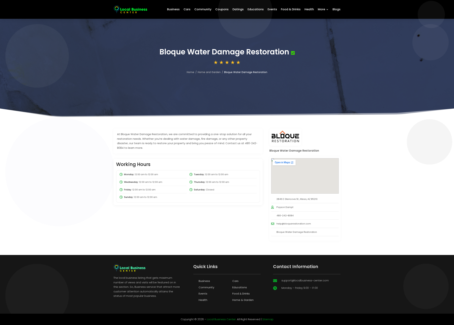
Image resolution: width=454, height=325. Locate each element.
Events (272, 9)
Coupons (222, 9)
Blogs (336, 9)
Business (173, 9)
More (321, 9)
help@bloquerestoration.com (293, 223)
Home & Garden (243, 300)
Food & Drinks (291, 9)
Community (202, 9)
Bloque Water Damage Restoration (296, 232)
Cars (187, 9)
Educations (256, 9)
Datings (238, 9)
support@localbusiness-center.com (305, 280)
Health (309, 9)
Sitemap (267, 319)
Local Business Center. (221, 319)
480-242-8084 (285, 215)
